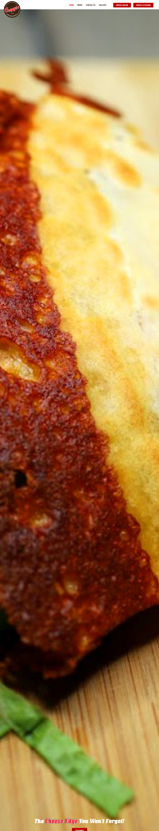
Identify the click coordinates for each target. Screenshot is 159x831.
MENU (79, 5)
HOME (71, 5)
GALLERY (102, 5)
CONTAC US (90, 5)
